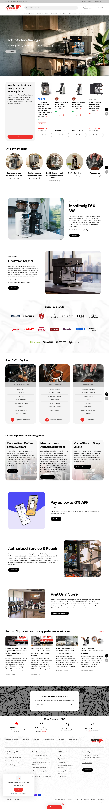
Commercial (62, 776)
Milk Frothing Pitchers (88, 392)
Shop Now (11, 51)
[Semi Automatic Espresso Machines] (34, 161)
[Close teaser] (63, 804)
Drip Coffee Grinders (54, 392)
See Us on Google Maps (60, 613)
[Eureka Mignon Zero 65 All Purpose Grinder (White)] (62, 89)
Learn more (23, 1)
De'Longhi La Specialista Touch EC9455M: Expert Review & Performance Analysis (40, 652)
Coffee (47, 14)
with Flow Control (21, 413)
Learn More (13, 569)
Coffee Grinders (74, 173)
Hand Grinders (54, 410)
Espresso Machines (29, 14)
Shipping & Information (39, 755)
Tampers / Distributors (88, 389)
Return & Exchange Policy (40, 759)
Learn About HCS (47, 477)
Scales (88, 399)
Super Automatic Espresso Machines (14, 174)
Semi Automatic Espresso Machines (34, 174)
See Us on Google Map (82, 467)
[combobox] (51, 8)
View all (101, 631)
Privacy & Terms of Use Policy (41, 776)
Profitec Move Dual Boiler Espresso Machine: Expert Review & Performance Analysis (15, 652)
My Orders (61, 762)
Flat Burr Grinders (54, 403)
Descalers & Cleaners (88, 410)
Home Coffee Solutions (15, 799)
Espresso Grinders (54, 389)
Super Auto (20, 389)
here (89, 731)
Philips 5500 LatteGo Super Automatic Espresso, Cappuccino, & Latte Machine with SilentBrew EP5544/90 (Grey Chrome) (45, 108)
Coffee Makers (56, 14)
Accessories (73, 14)
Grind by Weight (54, 399)
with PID (20, 406)
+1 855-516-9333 (87, 763)
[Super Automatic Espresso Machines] (14, 161)
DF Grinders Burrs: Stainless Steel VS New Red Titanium (92, 650)
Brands (65, 14)
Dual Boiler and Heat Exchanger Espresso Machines (54, 175)
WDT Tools (88, 403)
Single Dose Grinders (54, 396)
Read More (56, 519)
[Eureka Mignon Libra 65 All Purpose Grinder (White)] (79, 89)
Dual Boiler (21, 396)
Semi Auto (21, 392)
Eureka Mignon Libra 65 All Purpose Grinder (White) (78, 104)
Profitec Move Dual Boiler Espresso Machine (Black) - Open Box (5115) (95, 105)
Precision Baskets (88, 396)
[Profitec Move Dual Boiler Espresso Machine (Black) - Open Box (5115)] (96, 89)
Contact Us (12, 471)
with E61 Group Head (21, 410)
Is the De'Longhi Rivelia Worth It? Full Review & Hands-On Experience (65, 650)
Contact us (87, 769)
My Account (61, 759)
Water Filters (88, 406)
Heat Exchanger (21, 399)
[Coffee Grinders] (74, 161)
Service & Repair (87, 1)
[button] (100, 8)
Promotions (82, 14)
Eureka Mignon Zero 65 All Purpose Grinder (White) (61, 104)
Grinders (40, 14)
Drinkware (88, 413)
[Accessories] (94, 161)
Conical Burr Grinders (54, 406)
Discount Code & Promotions (14, 757)
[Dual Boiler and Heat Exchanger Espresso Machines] (54, 161)
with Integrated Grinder (20, 403)
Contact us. (44, 731)
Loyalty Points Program (39, 767)
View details (45, 135)
